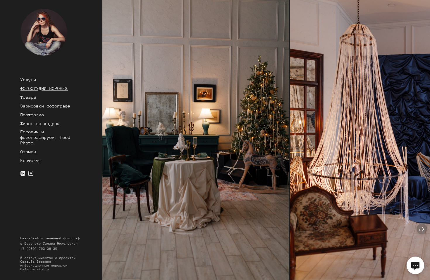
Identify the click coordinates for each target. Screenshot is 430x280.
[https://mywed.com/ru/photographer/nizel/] (30, 174)
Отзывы (28, 151)
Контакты (31, 160)
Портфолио (32, 114)
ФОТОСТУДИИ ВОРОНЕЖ (44, 88)
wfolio (43, 269)
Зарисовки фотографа (45, 105)
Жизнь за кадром (40, 123)
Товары (28, 97)
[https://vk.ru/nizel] (22, 174)
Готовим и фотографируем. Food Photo (45, 137)
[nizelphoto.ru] (43, 32)
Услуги (28, 79)
